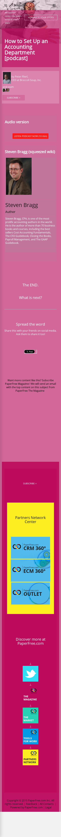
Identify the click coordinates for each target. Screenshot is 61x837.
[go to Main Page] (30, 9)
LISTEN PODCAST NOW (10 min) (30, 136)
